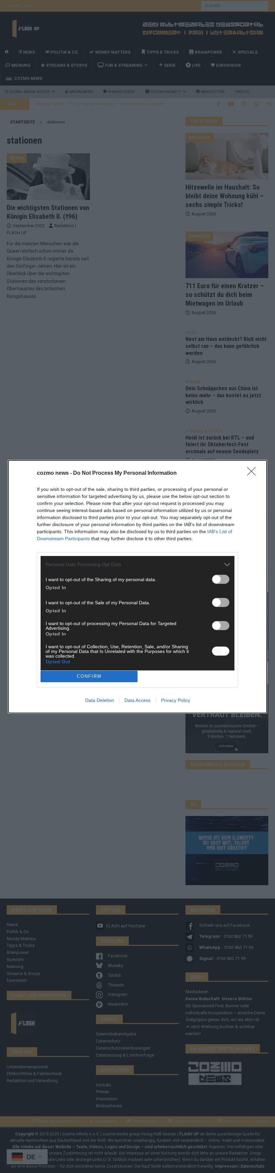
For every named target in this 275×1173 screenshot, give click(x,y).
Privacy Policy (175, 700)
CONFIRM (89, 676)
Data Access (137, 700)
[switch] (220, 579)
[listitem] (137, 564)
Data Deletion (99, 700)
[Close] (253, 473)
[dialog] (137, 586)
